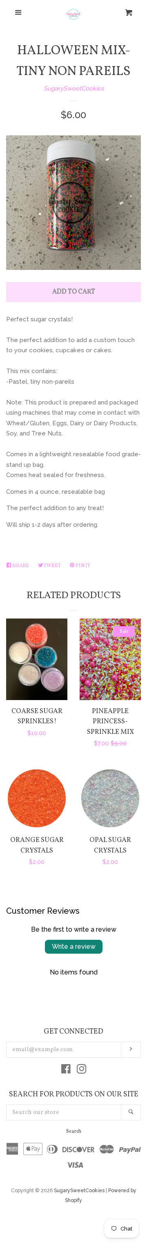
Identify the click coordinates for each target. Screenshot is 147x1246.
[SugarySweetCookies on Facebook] (66, 1070)
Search (73, 1131)
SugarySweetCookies (74, 88)
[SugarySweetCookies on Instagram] (82, 1070)
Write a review (74, 946)
